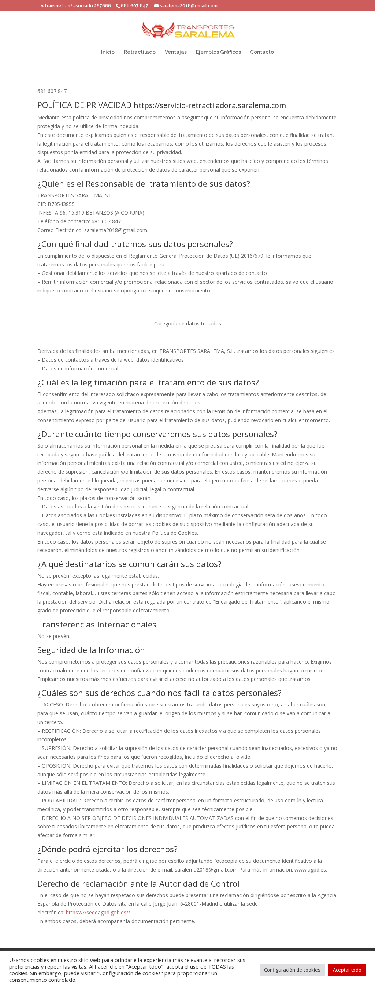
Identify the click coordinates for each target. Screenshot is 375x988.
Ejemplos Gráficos (218, 52)
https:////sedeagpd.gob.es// (98, 912)
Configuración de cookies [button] (292, 969)
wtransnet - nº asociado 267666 (76, 5)
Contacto (262, 52)
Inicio (108, 52)
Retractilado (140, 52)
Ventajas (176, 52)
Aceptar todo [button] (347, 969)
